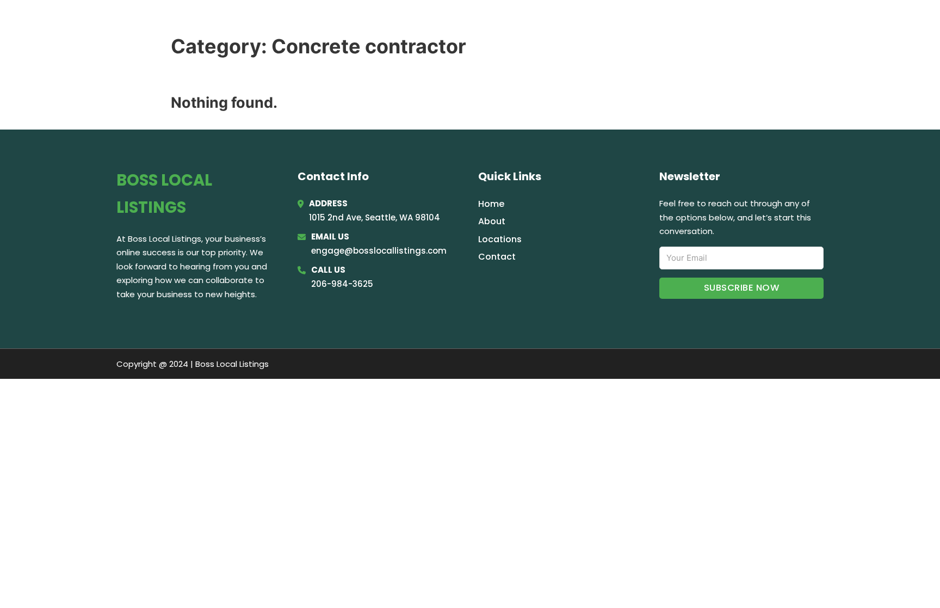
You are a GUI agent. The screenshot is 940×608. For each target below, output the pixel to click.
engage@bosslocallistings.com (379, 250)
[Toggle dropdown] (819, 23)
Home (690, 23)
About (491, 221)
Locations (741, 23)
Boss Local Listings (209, 22)
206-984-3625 (342, 284)
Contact (497, 256)
